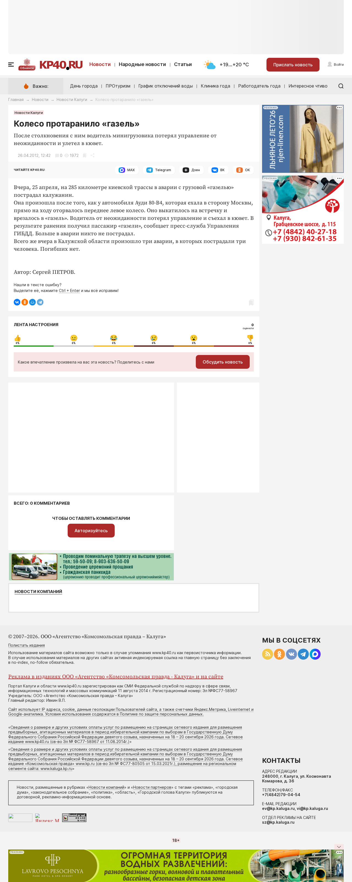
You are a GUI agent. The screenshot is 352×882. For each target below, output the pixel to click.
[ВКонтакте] (17, 302)
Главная (16, 99)
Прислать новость (293, 64)
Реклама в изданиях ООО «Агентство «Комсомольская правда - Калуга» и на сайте (115, 676)
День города (84, 86)
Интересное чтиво (308, 86)
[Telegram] (40, 302)
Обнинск (27, 68)
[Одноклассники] (24, 302)
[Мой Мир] (32, 302)
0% (18, 343)
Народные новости (142, 64)
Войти (339, 64)
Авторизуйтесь (91, 530)
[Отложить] (84, 155)
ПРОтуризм (118, 86)
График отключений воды (165, 86)
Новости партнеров (152, 787)
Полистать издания (26, 645)
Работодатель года (259, 86)
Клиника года (215, 86)
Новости (100, 64)
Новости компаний (38, 591)
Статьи (183, 64)
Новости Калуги (72, 99)
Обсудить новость (223, 362)
